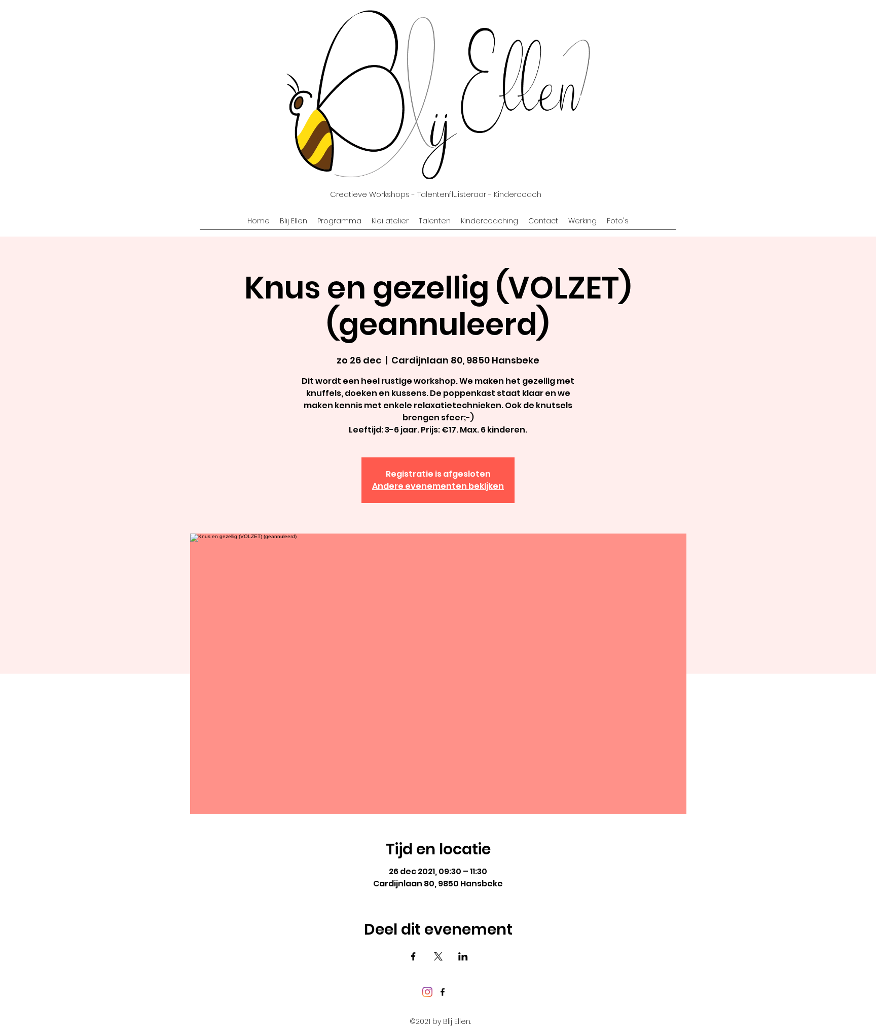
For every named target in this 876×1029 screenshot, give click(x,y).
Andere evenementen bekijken (438, 486)
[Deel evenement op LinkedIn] (463, 956)
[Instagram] (427, 992)
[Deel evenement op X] (438, 956)
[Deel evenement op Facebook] (413, 956)
